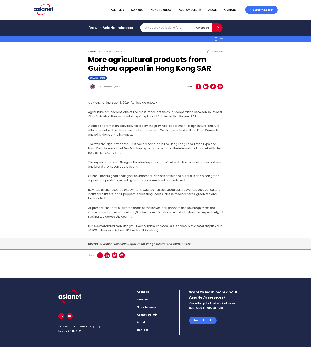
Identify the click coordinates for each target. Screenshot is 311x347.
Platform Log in (261, 10)
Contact (230, 10)
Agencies (117, 10)
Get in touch (202, 320)
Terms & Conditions (67, 326)
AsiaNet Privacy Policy (90, 326)
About (212, 10)
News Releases (161, 10)
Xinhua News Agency (110, 86)
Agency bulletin (190, 10)
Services (137, 10)
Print (221, 39)
